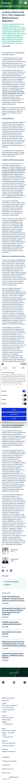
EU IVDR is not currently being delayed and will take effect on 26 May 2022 (13, 91)
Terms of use (6, 773)
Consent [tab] (5, 367)
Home (3, 6)
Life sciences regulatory (11, 581)
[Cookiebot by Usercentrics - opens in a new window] (20, 364)
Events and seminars (8, 745)
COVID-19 (7, 584)
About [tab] (22, 367)
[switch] (24, 395)
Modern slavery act (8, 769)
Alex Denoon (14, 549)
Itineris (8, 778)
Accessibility (6, 757)
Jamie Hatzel (14, 559)
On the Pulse (8, 6)
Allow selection (14, 414)
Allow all (14, 409)
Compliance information (9, 761)
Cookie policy (6, 765)
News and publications (9, 743)
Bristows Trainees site (8, 751)
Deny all (14, 418)
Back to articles (14, 672)
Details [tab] (14, 367)
